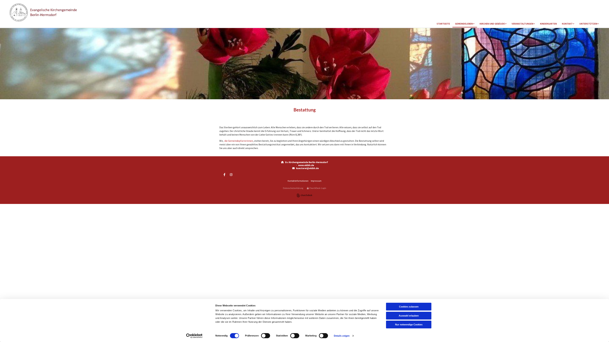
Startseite (443, 23)
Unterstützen (588, 23)
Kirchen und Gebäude (492, 23)
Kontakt (567, 23)
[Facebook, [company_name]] (224, 174)
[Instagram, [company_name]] (231, 174)
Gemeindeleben (464, 23)
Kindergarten (548, 23)
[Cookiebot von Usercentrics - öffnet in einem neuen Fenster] (194, 335)
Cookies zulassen (409, 306)
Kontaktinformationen (298, 180)
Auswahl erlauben (409, 315)
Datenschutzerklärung (293, 188)
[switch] (265, 335)
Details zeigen (342, 335)
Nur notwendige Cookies (408, 324)
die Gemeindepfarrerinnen (238, 140)
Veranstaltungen (522, 23)
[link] (464, 23)
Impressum (316, 180)
